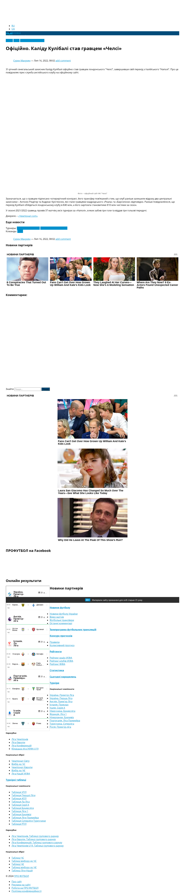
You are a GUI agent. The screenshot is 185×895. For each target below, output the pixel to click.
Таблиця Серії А (20, 804)
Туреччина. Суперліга (62, 723)
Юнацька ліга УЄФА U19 (25, 748)
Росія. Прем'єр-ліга (60, 726)
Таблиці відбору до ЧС (24, 861)
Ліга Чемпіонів (20, 739)
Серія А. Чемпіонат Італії (53, 228)
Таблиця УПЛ (19, 792)
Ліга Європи (18, 742)
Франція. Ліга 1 (58, 714)
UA (13, 29)
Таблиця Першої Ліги (23, 795)
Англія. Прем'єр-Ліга (28, 228)
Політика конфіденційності (26, 891)
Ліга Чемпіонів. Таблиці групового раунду (35, 836)
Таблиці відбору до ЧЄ (24, 867)
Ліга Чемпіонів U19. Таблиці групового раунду (38, 845)
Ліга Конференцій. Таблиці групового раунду (37, 842)
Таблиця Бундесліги (23, 808)
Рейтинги (56, 651)
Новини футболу (60, 607)
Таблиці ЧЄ (18, 864)
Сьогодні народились (63, 676)
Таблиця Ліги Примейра (25, 817)
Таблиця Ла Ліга (21, 801)
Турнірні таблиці (16, 779)
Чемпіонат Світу (20, 760)
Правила (55, 642)
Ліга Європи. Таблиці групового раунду (34, 839)
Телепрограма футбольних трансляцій (73, 629)
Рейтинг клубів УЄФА (61, 661)
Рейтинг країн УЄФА (61, 657)
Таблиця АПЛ (19, 798)
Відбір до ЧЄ (18, 770)
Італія (16, 40)
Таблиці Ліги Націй (22, 870)
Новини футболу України (64, 613)
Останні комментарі (61, 623)
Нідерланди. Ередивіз (62, 717)
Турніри (54, 683)
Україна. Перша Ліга (61, 698)
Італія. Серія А (57, 707)
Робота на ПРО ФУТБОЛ (25, 888)
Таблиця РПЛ (19, 824)
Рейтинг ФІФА (57, 664)
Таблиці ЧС (18, 857)
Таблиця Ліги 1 (20, 811)
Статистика (57, 670)
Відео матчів (57, 617)
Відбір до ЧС (18, 764)
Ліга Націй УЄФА (21, 773)
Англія (9, 40)
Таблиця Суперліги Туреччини (29, 820)
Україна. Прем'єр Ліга (62, 695)
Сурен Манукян (21, 60)
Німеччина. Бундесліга (62, 711)
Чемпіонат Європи (22, 767)
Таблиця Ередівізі (21, 814)
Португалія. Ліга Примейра (65, 720)
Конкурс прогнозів (61, 635)
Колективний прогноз (62, 645)
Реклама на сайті (21, 884)
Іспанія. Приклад (59, 704)
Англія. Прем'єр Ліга (61, 701)
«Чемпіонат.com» (28, 216)
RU (13, 25)
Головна (16, 32)
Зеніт (20, 231)
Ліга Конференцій (22, 745)
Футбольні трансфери (32, 40)
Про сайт (17, 881)
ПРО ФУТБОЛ (21, 876)
